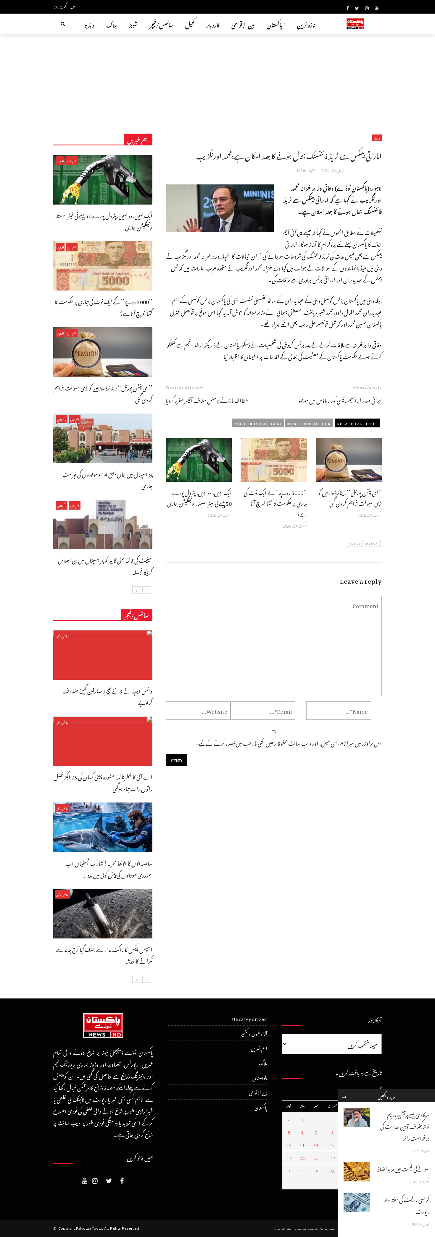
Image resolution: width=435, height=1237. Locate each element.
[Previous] (146, 590)
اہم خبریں (71, 160)
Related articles (357, 423)
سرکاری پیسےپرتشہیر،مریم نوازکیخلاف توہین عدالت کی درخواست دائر (404, 1125)
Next (356, 543)
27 (332, 1169)
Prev (371, 543)
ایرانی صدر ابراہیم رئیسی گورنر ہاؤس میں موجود (340, 399)
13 (332, 1144)
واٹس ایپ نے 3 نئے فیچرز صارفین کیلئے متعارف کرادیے (107, 696)
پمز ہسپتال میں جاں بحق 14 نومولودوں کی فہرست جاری (107, 479)
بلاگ (111, 24)
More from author (309, 423)
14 (316, 1144)
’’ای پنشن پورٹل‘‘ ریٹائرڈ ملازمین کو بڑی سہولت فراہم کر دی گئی (350, 497)
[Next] (136, 590)
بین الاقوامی (243, 24)
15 (302, 1144)
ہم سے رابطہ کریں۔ (290, 1228)
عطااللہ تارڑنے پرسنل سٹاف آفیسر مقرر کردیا (207, 399)
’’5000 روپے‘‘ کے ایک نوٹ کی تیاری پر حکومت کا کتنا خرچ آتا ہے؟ (275, 502)
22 (302, 1156)
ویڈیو (89, 24)
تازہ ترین (306, 24)
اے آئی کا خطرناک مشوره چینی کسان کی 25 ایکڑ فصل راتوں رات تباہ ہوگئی (103, 782)
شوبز (133, 24)
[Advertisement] (217, 78)
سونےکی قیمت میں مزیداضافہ (403, 1168)
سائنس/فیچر (161, 24)
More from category (258, 423)
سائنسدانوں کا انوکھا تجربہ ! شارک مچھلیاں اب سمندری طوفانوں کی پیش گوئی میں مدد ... (109, 868)
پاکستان (274, 24)
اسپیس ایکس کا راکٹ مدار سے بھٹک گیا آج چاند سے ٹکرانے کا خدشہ (104, 954)
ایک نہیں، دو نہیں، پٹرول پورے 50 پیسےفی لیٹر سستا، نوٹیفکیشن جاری (199, 497)
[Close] (344, 1095)
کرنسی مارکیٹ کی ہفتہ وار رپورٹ (406, 1204)
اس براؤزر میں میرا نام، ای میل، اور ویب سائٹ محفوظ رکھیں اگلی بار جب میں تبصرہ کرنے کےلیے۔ (288, 742)
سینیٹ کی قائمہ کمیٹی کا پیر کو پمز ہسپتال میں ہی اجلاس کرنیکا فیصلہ (105, 565)
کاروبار (213, 24)
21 (316, 1156)
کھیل (190, 24)
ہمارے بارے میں (321, 1228)
